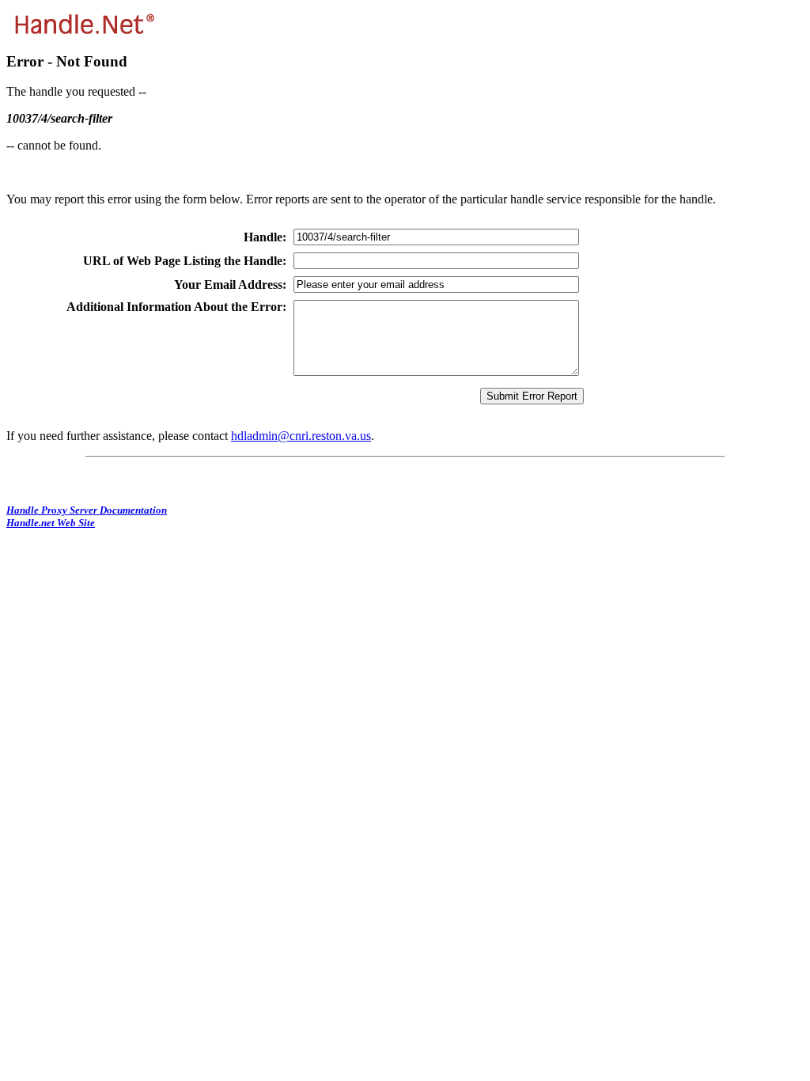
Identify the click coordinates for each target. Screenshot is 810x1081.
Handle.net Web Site (50, 523)
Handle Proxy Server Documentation (86, 510)
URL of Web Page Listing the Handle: (184, 260)
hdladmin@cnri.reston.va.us (301, 435)
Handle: (265, 237)
